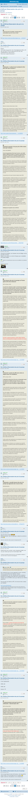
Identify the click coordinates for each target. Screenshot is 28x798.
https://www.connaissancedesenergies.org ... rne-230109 (12, 359)
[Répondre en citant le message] (24, 21)
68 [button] (17, 17)
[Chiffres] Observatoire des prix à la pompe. (11, 10)
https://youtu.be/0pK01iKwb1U (6, 585)
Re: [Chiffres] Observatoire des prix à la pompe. (12, 24)
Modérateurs (10, 12)
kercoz (5, 567)
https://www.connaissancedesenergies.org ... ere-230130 (12, 670)
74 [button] (22, 17)
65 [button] (10, 17)
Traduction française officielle (12, 795)
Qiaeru (19, 795)
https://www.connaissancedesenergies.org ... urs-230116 (12, 469)
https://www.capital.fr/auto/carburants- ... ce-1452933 (12, 133)
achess (2, 41)
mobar (2, 558)
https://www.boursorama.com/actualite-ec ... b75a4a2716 (12, 524)
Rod (6, 12)
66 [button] (12, 17)
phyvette (6, 246)
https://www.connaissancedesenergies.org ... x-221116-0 (14, 38)
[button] (4, 17)
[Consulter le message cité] (10, 567)
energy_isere (5, 57)
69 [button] (19, 17)
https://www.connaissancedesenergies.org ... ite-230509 (12, 763)
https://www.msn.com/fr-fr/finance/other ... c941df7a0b (12, 242)
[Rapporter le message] (22, 21)
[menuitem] (2, 4)
